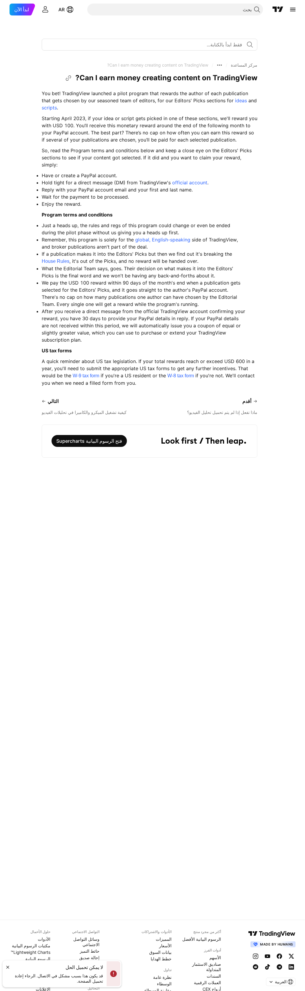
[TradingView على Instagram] (255, 956)
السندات (214, 976)
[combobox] (149, 45)
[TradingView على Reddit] (255, 967)
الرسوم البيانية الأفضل (201, 939)
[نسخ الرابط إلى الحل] (68, 78)
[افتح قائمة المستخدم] (45, 9)
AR (61, 9)
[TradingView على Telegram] (279, 967)
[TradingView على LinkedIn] (291, 967)
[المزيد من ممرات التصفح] (219, 65)
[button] (244, 65)
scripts (49, 108)
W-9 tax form (86, 375)
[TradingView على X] (291, 956)
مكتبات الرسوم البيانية (31, 945)
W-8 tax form (180, 375)
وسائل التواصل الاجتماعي (86, 942)
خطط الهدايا (161, 958)
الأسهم (215, 957)
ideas (241, 100)
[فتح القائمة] (293, 9)
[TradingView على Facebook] (279, 956)
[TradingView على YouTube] (267, 956)
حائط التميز (89, 951)
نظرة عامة (162, 977)
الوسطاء (164, 983)
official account (189, 183)
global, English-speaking (162, 240)
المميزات (164, 939)
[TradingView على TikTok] (267, 967)
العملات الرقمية (207, 982)
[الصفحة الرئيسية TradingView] (278, 9)
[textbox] (147, 45)
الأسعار (165, 945)
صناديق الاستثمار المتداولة (206, 967)
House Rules (55, 261)
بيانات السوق (160, 952)
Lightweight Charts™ (30, 952)
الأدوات (44, 939)
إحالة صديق (89, 957)
